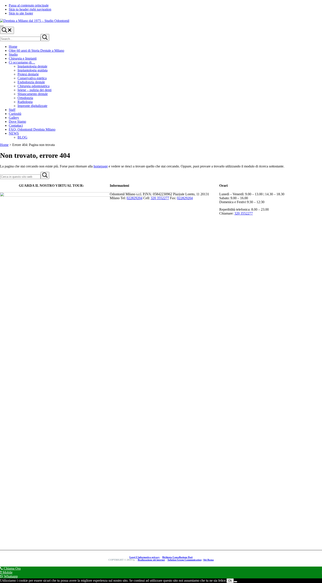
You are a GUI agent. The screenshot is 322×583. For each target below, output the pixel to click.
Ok (230, 580)
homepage (101, 166)
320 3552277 (160, 198)
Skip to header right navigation (30, 9)
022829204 (134, 198)
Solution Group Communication (185, 559)
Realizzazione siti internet (151, 559)
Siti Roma (208, 559)
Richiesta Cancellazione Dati (177, 557)
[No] (235, 581)
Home (4, 145)
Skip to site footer (21, 13)
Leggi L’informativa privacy (144, 557)
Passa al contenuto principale (29, 5)
